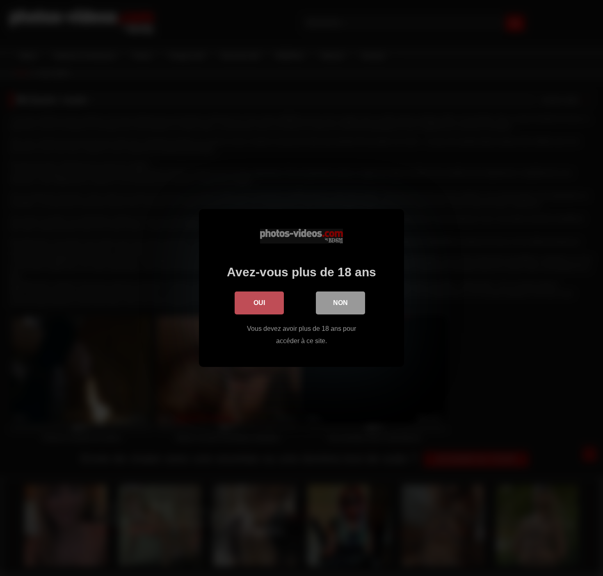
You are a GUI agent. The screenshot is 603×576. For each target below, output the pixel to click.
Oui (259, 302)
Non (340, 302)
